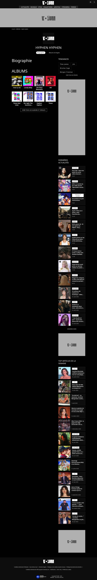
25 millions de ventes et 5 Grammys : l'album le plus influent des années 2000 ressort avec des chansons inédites (78, 296)
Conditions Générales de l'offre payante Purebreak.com (37, 569)
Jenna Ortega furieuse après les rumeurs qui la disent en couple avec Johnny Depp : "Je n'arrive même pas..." (77, 492)
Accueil (13, 29)
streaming (65, 7)
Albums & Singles (54, 53)
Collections (47, 7)
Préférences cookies (67, 569)
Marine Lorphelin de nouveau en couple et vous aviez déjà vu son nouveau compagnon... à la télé (78, 412)
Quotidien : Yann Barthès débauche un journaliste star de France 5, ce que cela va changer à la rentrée (78, 481)
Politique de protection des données (74, 567)
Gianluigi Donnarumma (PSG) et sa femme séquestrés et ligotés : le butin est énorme (78, 464)
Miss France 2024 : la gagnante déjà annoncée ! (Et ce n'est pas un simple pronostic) (78, 424)
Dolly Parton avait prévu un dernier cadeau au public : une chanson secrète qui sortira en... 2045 (77, 269)
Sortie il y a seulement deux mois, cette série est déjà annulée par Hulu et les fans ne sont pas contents (78, 309)
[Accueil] (48, 3)
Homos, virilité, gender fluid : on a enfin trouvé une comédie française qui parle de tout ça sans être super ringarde (78, 455)
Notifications (53, 569)
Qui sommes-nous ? (34, 567)
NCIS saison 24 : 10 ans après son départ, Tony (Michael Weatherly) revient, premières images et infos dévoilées (78, 229)
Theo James (64, 64)
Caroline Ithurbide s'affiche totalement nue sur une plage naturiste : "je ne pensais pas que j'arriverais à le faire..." (78, 376)
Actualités (25, 7)
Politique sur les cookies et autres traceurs (56, 567)
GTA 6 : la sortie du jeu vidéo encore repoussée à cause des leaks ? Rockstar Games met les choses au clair (78, 188)
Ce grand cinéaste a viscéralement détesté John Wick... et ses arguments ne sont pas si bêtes (78, 440)
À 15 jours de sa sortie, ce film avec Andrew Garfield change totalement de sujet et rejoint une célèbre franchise (78, 256)
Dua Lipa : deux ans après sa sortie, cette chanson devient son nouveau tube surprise (78, 175)
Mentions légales (42, 567)
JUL (74, 64)
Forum (73, 7)
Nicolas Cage (65, 68)
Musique (34, 7)
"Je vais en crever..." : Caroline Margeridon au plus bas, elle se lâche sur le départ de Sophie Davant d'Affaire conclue (78, 521)
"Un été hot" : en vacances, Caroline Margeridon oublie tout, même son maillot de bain (77, 399)
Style (40, 7)
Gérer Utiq (59, 569)
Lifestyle (57, 7)
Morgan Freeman (66, 72)
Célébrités (18, 29)
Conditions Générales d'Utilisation (21, 567)
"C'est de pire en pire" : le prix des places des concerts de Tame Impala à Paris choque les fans (78, 322)
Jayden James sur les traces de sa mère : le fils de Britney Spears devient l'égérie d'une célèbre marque (78, 242)
